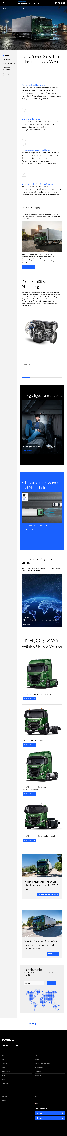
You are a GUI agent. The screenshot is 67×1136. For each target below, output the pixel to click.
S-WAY (23, 9)
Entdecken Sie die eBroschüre (47, 894)
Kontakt (39, 1118)
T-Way (3, 1079)
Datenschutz (18, 1045)
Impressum (6, 1045)
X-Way (3, 1075)
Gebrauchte (38, 1075)
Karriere (4, 1100)
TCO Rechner (38, 1071)
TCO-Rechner (52, 954)
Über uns (4, 1092)
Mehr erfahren (28, 698)
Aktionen (37, 1055)
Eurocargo (4, 1063)
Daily (3, 1055)
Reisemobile (5, 1083)
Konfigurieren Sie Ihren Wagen (42, 1063)
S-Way (3, 1067)
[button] (59, 246)
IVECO (6, 9)
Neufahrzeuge (14, 9)
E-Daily (3, 1059)
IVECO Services (39, 1059)
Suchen (51, 983)
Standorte (40, 1113)
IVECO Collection (39, 1067)
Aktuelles (4, 1096)
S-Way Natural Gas (6, 1071)
